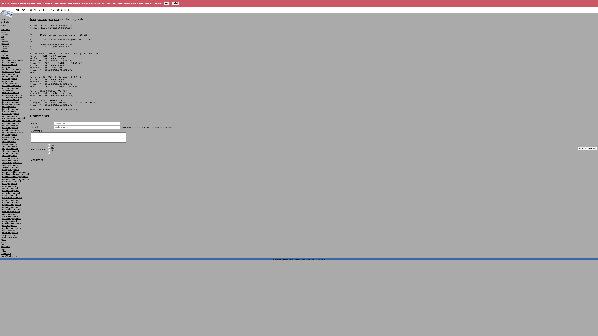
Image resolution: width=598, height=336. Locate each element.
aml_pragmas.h (9, 62)
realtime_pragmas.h (10, 202)
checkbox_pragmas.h (11, 85)
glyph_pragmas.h (9, 134)
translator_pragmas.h (11, 228)
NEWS (21, 10)
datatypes (5, 29)
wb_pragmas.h (8, 235)
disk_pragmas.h (9, 106)
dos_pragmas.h (9, 111)
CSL (52, 148)
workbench (6, 253)
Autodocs (5, 19)
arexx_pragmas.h (9, 64)
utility (3, 251)
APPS (35, 10)
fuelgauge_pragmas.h (11, 123)
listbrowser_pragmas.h (12, 162)
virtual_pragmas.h (10, 232)
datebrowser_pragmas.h (12, 104)
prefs (3, 239)
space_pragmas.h (10, 216)
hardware (5, 46)
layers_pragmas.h (10, 158)
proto (3, 242)
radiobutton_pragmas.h (12, 197)
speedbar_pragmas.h (11, 218)
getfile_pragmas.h (10, 127)
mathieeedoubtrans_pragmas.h (15, 174)
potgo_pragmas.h (9, 195)
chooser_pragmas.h (10, 88)
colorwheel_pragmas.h (12, 95)
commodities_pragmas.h (13, 97)
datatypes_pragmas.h (11, 102)
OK (166, 3)
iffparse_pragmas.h (10, 144)
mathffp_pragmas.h (10, 169)
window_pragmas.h (10, 237)
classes (4, 25)
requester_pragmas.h (11, 204)
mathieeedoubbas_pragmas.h (15, 172)
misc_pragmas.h (9, 183)
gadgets (4, 41)
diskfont (4, 34)
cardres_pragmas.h (10, 83)
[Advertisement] (588, 64)
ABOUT (63, 10)
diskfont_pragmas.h (10, 109)
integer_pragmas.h (10, 148)
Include (42, 19)
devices (4, 32)
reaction (4, 244)
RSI (52, 153)
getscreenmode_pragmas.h (14, 132)
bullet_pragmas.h (9, 78)
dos (2, 36)
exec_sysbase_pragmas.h (13, 118)
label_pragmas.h (9, 155)
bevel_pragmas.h (9, 74)
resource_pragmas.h (11, 207)
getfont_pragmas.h (10, 130)
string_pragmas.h (9, 221)
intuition (4, 50)
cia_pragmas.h (8, 90)
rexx (3, 249)
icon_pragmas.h (9, 141)
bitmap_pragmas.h (10, 76)
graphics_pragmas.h (11, 137)
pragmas (54, 19)
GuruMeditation (8, 256)
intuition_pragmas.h (10, 151)
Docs (33, 19)
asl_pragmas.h (8, 67)
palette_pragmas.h (10, 188)
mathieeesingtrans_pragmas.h (15, 179)
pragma (4, 55)
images (4, 48)
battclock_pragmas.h (11, 69)
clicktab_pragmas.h (10, 92)
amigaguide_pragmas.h (12, 60)
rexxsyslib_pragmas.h (11, 209)
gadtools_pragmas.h (11, 125)
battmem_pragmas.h (11, 71)
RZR (52, 151)
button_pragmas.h (10, 81)
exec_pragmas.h (9, 116)
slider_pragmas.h (9, 214)
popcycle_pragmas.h (11, 193)
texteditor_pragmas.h (11, 223)
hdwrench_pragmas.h (11, 139)
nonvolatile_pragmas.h (12, 186)
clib (2, 27)
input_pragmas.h (9, 146)
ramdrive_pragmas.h (11, 200)
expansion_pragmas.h (11, 120)
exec (3, 39)
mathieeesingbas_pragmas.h (15, 176)
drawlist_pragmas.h (10, 113)
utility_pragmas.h (9, 230)
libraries (4, 53)
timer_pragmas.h (9, 225)
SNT (52, 145)
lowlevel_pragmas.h (10, 167)
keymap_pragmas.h (10, 153)
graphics (5, 43)
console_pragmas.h (10, 99)
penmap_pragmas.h (10, 190)
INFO (175, 3)
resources (5, 246)
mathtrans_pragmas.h (11, 181)
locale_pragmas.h (10, 165)
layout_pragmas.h (10, 160)
